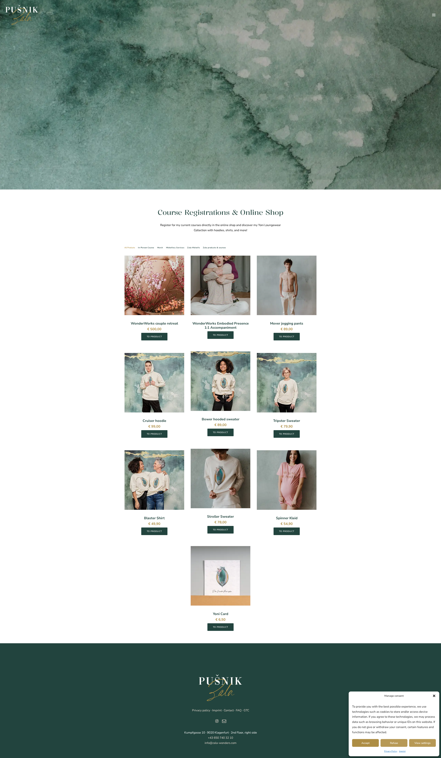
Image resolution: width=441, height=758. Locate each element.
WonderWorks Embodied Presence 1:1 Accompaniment (220, 325)
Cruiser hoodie (154, 420)
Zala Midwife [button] (193, 247)
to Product (154, 336)
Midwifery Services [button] (175, 247)
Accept (365, 743)
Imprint (402, 751)
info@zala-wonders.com (221, 743)
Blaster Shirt (154, 518)
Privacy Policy (390, 751)
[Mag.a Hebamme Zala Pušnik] (22, 15)
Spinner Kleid (287, 518)
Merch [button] (160, 247)
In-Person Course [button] (146, 247)
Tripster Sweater (286, 420)
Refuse (394, 743)
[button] (434, 696)
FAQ (239, 710)
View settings (422, 743)
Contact (229, 710)
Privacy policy (201, 710)
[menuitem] (130, 250)
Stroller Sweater (220, 516)
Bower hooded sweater (220, 419)
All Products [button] (129, 247)
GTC (246, 710)
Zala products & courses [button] (214, 247)
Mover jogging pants (286, 323)
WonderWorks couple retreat (154, 323)
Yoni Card (220, 614)
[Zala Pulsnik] (220, 688)
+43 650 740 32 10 (220, 738)
